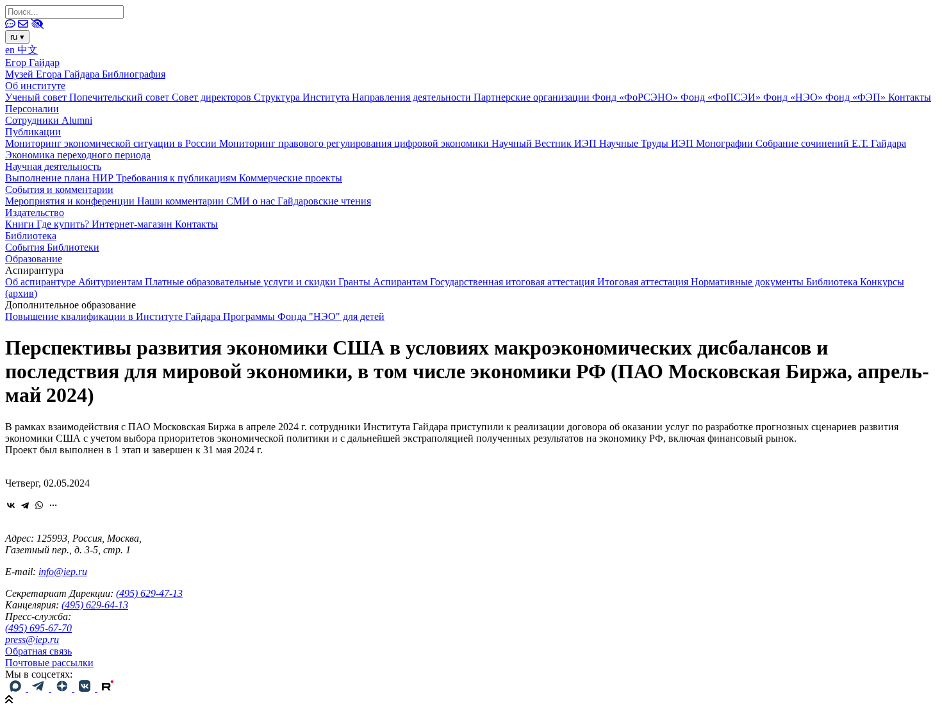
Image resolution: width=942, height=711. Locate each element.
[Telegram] (25, 505)
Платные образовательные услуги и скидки (241, 281)
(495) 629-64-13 (95, 604)
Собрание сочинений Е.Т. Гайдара (831, 143)
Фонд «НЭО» (794, 97)
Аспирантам (401, 281)
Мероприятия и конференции (71, 201)
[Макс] (16, 688)
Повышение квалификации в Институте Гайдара (114, 316)
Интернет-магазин (133, 224)
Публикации (33, 131)
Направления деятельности (413, 97)
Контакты (909, 97)
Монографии (726, 143)
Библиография (133, 74)
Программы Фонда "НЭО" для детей (303, 316)
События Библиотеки (52, 247)
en (11, 49)
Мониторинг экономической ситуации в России (112, 143)
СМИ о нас (251, 201)
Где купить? (64, 224)
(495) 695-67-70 (38, 628)
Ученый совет (37, 97)
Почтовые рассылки (49, 662)
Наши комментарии (181, 201)
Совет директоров (213, 97)
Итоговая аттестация (644, 281)
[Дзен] (62, 688)
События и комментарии (59, 189)
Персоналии (32, 108)
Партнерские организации (533, 97)
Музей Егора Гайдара (53, 74)
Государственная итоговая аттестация (513, 281)
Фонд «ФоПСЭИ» (722, 97)
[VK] (85, 688)
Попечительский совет (120, 97)
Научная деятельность (53, 166)
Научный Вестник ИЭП (545, 143)
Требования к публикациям (177, 177)
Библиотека (30, 235)
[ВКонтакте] (11, 505)
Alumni (77, 120)
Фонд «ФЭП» (856, 97)
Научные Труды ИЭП (647, 143)
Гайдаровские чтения (324, 201)
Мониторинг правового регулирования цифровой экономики (355, 143)
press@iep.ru (32, 639)
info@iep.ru (62, 571)
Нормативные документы (748, 281)
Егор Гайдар (32, 62)
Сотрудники (33, 120)
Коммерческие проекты (290, 177)
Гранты (355, 281)
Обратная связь (38, 651)
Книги (21, 224)
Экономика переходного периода (78, 154)
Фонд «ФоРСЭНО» (636, 97)
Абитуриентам (111, 281)
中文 (27, 49)
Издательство (34, 212)
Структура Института (303, 97)
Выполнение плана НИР (60, 177)
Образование (33, 258)
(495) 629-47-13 (149, 593)
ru (17, 37)
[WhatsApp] (39, 505)
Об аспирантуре (41, 281)
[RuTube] (107, 688)
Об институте (35, 85)
